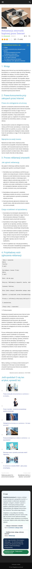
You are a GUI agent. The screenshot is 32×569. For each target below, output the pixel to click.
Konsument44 (7, 36)
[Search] (30, 2)
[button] (2, 2)
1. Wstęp (5, 47)
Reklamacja (11, 5)
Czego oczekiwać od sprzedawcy (13, 59)
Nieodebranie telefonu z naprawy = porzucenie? (24, 475)
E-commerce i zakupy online (15, 527)
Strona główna (5, 5)
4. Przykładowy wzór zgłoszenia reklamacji (14, 60)
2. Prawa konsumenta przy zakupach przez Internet (14, 50)
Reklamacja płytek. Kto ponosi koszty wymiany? (8, 475)
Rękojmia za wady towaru (11, 54)
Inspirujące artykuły (16, 564)
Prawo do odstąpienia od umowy (13, 52)
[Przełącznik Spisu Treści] (27, 45)
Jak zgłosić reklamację (11, 57)
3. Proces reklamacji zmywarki (11, 55)
